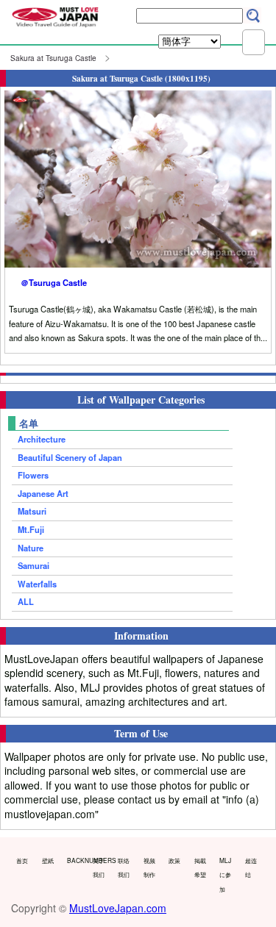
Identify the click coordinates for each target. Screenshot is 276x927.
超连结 (251, 867)
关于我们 (99, 867)
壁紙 (48, 860)
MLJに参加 (225, 874)
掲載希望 (200, 867)
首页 (22, 860)
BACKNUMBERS (76, 860)
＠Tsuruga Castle (54, 282)
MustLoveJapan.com (117, 908)
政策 (174, 860)
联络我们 (124, 867)
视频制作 (149, 867)
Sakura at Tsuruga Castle (53, 58)
